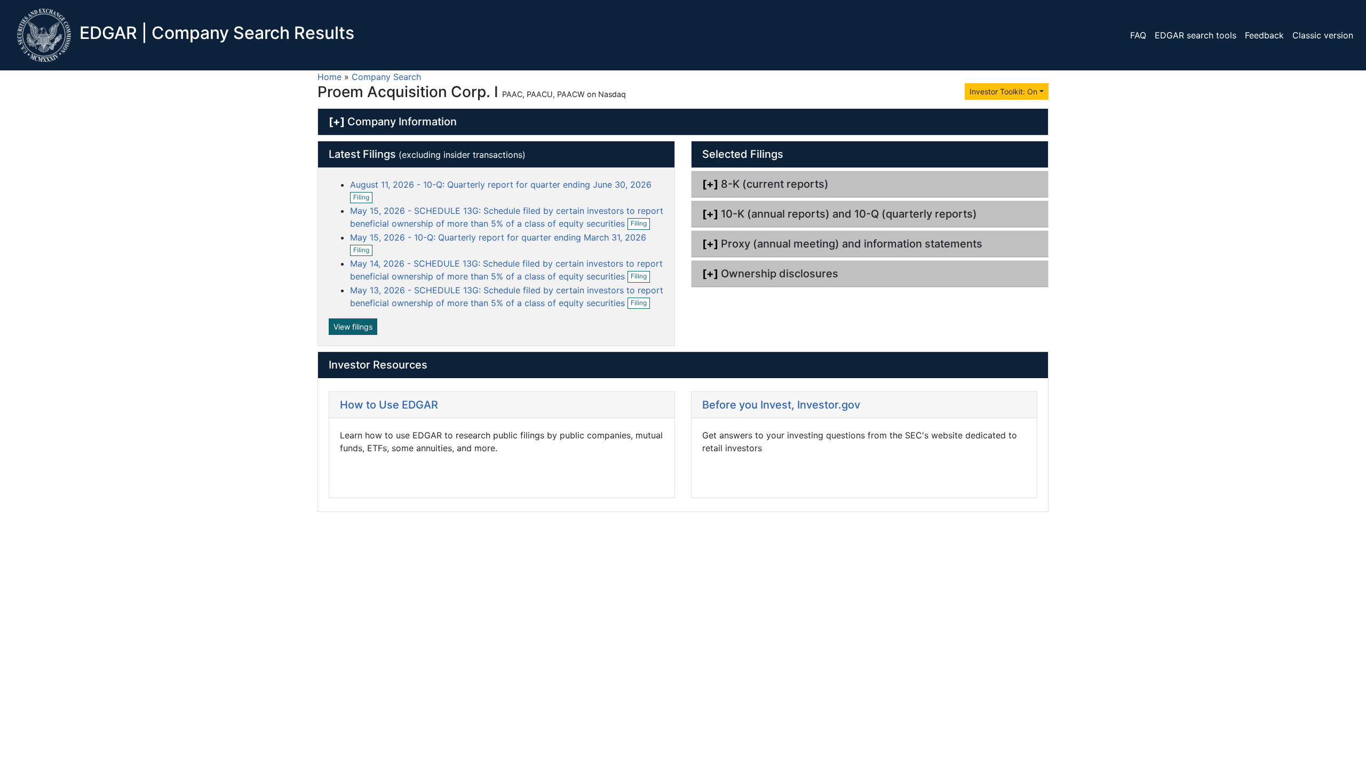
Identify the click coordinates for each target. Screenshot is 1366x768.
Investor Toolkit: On (1003, 91)
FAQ (1138, 35)
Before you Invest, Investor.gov (781, 404)
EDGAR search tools (1195, 35)
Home (329, 76)
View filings (352, 326)
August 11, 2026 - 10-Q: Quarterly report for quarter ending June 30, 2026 (501, 184)
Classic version (1322, 35)
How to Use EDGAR (389, 404)
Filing (362, 198)
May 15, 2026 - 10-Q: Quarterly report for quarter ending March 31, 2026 (498, 237)
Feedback (1264, 35)
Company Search (386, 76)
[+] (337, 121)
